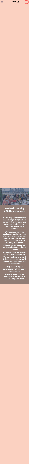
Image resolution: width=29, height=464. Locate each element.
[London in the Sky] (14, 2)
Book (26, 2)
